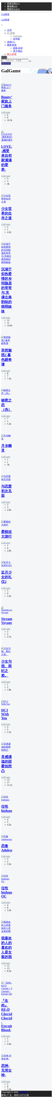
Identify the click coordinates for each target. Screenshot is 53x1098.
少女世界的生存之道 (6, 213)
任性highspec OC (7, 892)
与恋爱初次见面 (6, 490)
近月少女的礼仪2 (6, 577)
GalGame (5, 112)
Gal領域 (22, 1092)
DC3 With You (5, 714)
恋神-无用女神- (6, 1070)
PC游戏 (11, 33)
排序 (4, 57)
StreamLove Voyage (10, 621)
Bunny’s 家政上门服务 (7, 101)
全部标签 (6, 63)
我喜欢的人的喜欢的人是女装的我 (6, 947)
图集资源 (11, 45)
